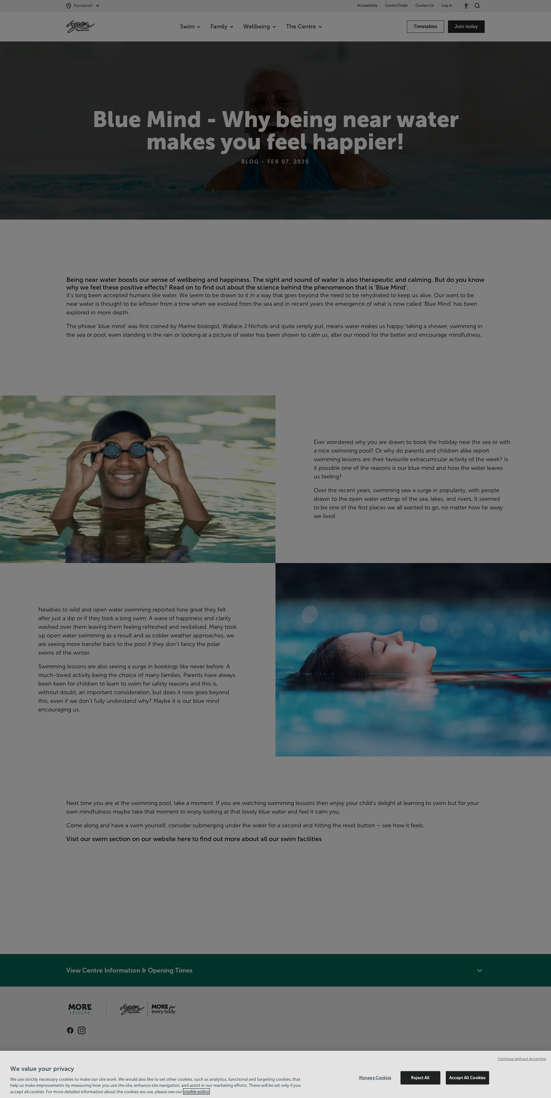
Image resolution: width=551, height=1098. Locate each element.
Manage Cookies (375, 1077)
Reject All (420, 1077)
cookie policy (196, 1091)
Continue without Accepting (522, 1059)
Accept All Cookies (467, 1077)
